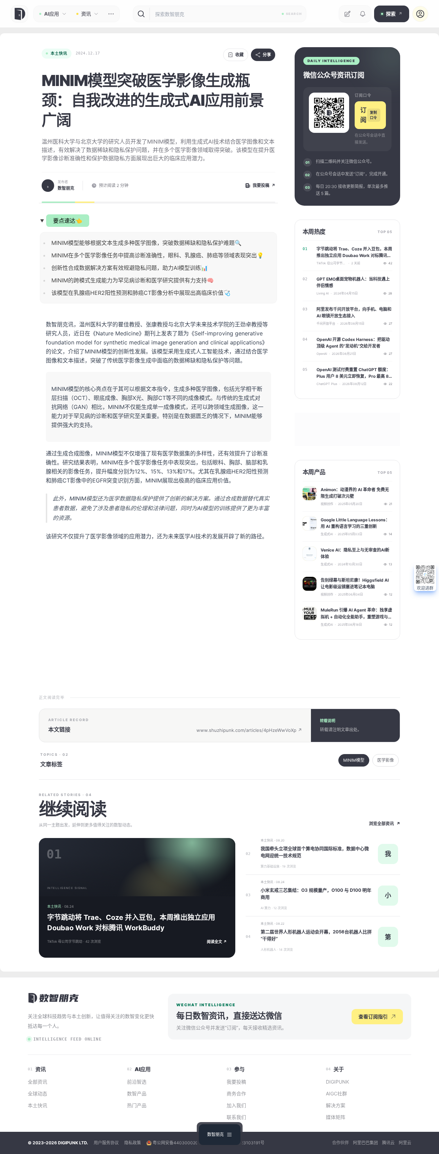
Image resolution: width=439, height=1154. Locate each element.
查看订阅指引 (373, 1016)
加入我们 (236, 1105)
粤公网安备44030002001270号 (184, 1142)
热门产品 (136, 1105)
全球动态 (37, 1093)
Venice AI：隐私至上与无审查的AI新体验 (355, 553)
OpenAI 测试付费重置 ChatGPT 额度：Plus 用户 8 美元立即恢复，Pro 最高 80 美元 (353, 373)
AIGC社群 (336, 1093)
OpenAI (321, 354)
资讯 (86, 14)
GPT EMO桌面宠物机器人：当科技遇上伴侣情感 (353, 282)
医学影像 (385, 760)
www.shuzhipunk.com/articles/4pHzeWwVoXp (249, 730)
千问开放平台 (325, 323)
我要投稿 (236, 1082)
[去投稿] (347, 14)
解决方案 (335, 1105)
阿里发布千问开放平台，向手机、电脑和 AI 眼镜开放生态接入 (353, 312)
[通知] (363, 14)
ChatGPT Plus (326, 384)
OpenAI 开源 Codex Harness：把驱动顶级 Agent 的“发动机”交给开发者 (353, 343)
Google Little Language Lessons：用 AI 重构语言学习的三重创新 (355, 523)
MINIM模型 (353, 760)
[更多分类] (111, 14)
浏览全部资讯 (384, 823)
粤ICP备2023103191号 (242, 1142)
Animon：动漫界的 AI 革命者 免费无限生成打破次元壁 (355, 493)
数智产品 (136, 1093)
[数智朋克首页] (20, 14)
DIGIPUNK (337, 1082)
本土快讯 (59, 53)
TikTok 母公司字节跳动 (331, 263)
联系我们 (236, 1117)
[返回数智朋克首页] (54, 997)
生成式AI (327, 534)
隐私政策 (132, 1142)
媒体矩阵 (335, 1117)
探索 (394, 14)
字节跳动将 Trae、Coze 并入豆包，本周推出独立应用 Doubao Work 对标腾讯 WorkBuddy (354, 252)
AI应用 (51, 14)
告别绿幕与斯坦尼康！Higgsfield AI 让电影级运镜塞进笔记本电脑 (355, 583)
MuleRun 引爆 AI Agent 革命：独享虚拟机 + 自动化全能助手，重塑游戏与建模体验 (356, 613)
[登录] (420, 14)
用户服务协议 (106, 1142)
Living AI (322, 293)
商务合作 (236, 1093)
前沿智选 (136, 1082)
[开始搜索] (141, 14)
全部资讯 (37, 1082)
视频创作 (327, 504)
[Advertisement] (158, 612)
